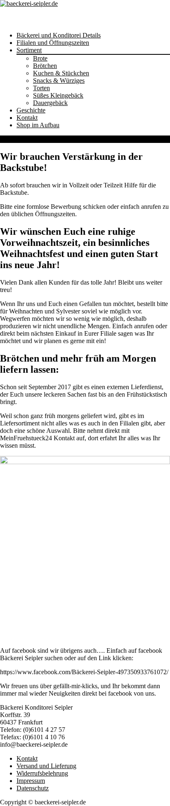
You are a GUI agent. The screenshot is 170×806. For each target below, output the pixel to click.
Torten (41, 87)
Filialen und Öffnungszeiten (53, 42)
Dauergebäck (50, 102)
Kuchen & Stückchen (61, 73)
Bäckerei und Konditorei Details (59, 35)
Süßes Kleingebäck (58, 95)
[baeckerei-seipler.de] (29, 3)
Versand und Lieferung (46, 765)
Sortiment (29, 50)
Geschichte (31, 110)
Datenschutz (33, 788)
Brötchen (45, 65)
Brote (40, 58)
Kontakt (27, 117)
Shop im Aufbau (38, 124)
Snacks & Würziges (59, 80)
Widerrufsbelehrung (42, 773)
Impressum (31, 780)
